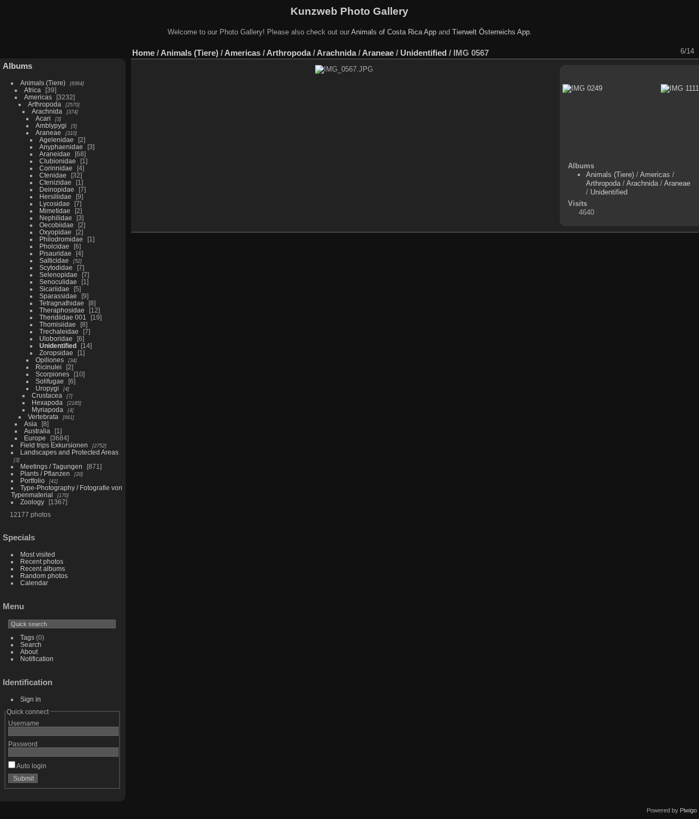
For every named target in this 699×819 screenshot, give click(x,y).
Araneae (48, 132)
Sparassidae (58, 295)
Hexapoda (47, 402)
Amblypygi (51, 125)
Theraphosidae (62, 310)
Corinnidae (56, 168)
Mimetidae (54, 210)
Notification (37, 658)
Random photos (44, 575)
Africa (32, 89)
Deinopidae (56, 189)
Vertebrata (43, 416)
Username (23, 723)
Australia (37, 430)
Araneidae (54, 153)
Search (31, 644)
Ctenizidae (55, 182)
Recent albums (42, 568)
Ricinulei (48, 366)
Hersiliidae (55, 196)
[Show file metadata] (598, 51)
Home (143, 52)
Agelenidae (56, 139)
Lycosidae (54, 203)
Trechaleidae (59, 331)
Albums (17, 65)
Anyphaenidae (61, 146)
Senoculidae (58, 281)
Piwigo (688, 810)
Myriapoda (47, 409)
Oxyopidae (55, 231)
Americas (38, 97)
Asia (30, 423)
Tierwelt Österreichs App (491, 32)
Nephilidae (55, 217)
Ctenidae (53, 175)
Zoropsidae (56, 352)
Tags (27, 637)
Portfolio (32, 480)
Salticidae (54, 260)
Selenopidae (58, 274)
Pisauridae (55, 253)
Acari (43, 118)
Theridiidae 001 (62, 317)
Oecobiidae (56, 224)
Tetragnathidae (61, 303)
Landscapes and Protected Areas (69, 452)
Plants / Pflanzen (45, 473)
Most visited (37, 554)
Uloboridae (56, 338)
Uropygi (47, 388)
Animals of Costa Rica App (393, 32)
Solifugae (49, 381)
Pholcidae (54, 246)
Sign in (30, 699)
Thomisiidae (57, 324)
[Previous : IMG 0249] (655, 51)
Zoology (32, 501)
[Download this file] (612, 51)
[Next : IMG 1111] (669, 51)
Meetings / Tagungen (51, 466)
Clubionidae (57, 160)
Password (23, 743)
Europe (35, 437)
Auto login (30, 765)
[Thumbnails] (640, 51)
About (29, 651)
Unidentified (57, 345)
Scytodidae (56, 267)
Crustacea (47, 395)
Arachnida (47, 111)
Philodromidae (61, 239)
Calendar (34, 582)
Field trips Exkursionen (54, 445)
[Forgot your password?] (108, 781)
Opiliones (49, 359)
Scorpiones (52, 374)
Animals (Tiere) (43, 82)
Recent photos (41, 561)
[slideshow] (584, 51)
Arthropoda (44, 104)
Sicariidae (54, 288)
